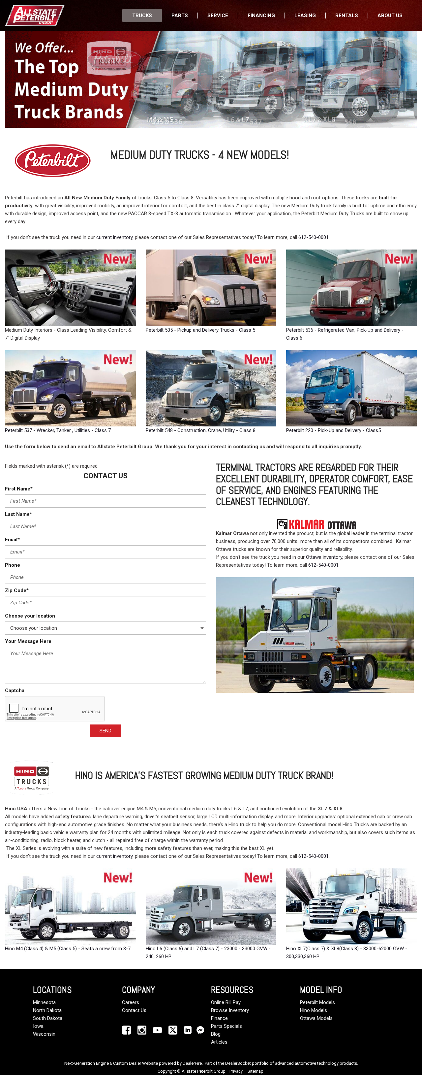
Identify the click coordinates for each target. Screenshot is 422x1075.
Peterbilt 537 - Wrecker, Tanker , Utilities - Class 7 (58, 430)
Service (217, 15)
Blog (216, 1034)
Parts (179, 15)
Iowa (38, 1026)
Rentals (346, 15)
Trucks (142, 15)
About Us (390, 15)
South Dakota (47, 1018)
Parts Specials (226, 1026)
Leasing (305, 15)
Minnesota (44, 1002)
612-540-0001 (313, 237)
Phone (12, 565)
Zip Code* (17, 590)
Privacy (236, 1071)
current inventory (114, 237)
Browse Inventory (230, 1010)
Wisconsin (44, 1034)
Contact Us (134, 1010)
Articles (219, 1042)
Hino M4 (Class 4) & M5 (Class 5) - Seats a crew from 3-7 (68, 949)
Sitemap (255, 1071)
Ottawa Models (316, 1018)
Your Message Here (28, 641)
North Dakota (47, 1010)
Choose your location (30, 616)
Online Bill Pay (226, 1002)
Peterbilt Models (317, 1002)
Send (105, 731)
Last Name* (18, 514)
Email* (12, 540)
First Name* (19, 489)
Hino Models (313, 1010)
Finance (219, 1018)
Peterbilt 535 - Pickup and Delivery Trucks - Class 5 (200, 330)
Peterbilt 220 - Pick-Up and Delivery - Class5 (333, 430)
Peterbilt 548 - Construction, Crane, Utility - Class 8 (201, 430)
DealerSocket (238, 1063)
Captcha (14, 690)
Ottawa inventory (324, 557)
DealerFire (192, 1063)
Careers (130, 1002)
